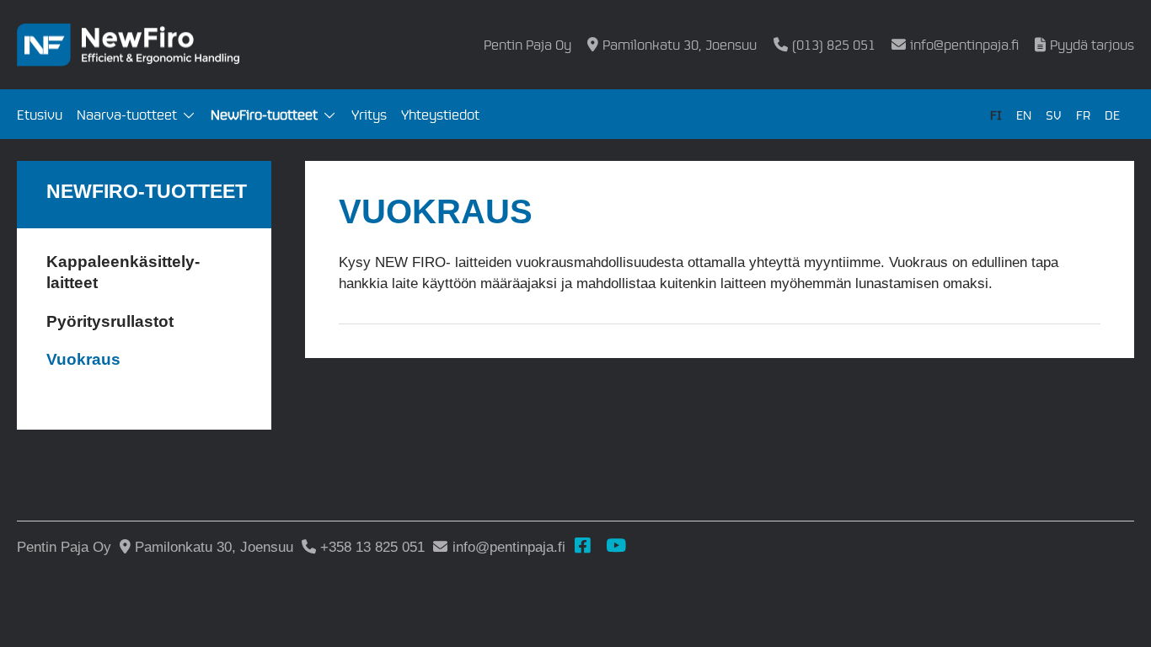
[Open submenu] (188, 116)
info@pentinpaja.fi (964, 44)
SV (1054, 114)
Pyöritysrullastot (110, 321)
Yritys (369, 114)
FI (996, 114)
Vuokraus (83, 359)
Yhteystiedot (440, 114)
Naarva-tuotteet (127, 114)
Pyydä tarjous (1092, 44)
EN (1023, 114)
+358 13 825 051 (372, 546)
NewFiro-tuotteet (264, 114)
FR (1083, 114)
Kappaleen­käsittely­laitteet (123, 272)
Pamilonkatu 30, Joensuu (679, 44)
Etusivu (39, 114)
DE (1112, 114)
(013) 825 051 (833, 44)
